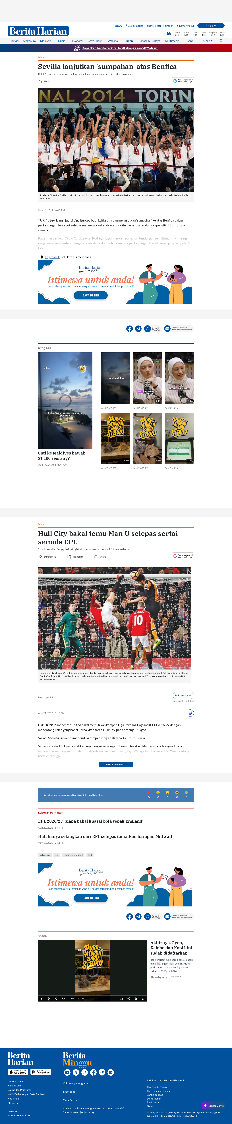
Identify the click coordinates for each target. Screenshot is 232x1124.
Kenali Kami (14, 1085)
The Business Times (158, 1090)
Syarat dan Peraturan (20, 1089)
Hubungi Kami (15, 1081)
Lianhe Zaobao (155, 1094)
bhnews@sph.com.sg (82, 1112)
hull (90, 854)
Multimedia (172, 40)
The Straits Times (157, 1087)
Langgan (211, 25)
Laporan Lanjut (116, 764)
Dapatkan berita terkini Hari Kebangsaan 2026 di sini (120, 48)
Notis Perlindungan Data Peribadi (26, 1094)
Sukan (129, 40)
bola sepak (45, 854)
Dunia (61, 40)
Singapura (29, 40)
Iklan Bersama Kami (19, 1115)
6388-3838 (69, 1091)
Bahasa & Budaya (149, 40)
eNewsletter (154, 25)
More (206, 40)
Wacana (113, 40)
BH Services (14, 1102)
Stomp (150, 1106)
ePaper (169, 25)
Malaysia (45, 40)
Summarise (50, 556)
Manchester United (73, 854)
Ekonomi (77, 40)
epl (56, 854)
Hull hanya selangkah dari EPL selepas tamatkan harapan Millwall (105, 836)
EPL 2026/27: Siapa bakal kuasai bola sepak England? (91, 821)
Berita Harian (154, 1098)
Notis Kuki (13, 1098)
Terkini (14, 40)
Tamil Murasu (154, 1102)
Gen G (190, 40)
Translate (78, 556)
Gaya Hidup (95, 40)
